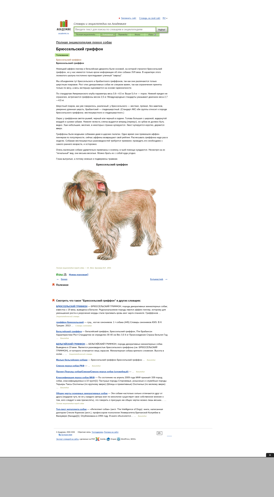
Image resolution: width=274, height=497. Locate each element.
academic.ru (63, 33)
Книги (137, 35)
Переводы (122, 35)
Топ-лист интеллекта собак (71, 409)
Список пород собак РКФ (70, 365)
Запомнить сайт (128, 18)
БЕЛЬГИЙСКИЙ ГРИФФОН (70, 344)
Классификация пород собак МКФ (75, 377)
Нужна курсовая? (78, 274)
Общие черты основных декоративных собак (82, 393)
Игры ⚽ (152, 35)
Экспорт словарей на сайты (67, 439)
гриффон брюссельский (70, 322)
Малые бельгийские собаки (72, 360)
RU (164, 18)
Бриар (64, 279)
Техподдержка (97, 432)
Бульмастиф (156, 279)
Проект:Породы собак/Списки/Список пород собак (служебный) (92, 371)
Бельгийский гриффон (69, 331)
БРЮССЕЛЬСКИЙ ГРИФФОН (71, 306)
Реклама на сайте (111, 432)
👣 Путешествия (65, 435)
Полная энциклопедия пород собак (86, 35)
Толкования (107, 35)
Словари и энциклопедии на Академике (100, 23)
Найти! (161, 29)
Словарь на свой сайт (149, 18)
